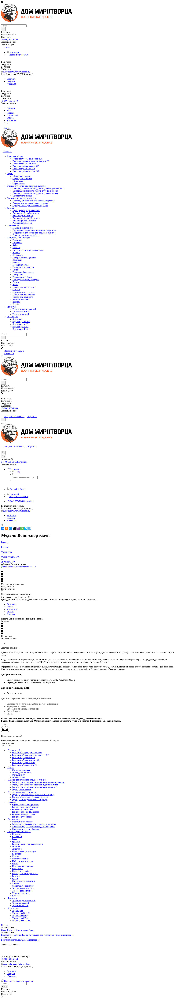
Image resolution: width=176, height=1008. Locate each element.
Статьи (4, 925)
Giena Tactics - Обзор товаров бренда (18, 930)
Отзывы (10, 607)
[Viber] (18, 528)
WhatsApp (11, 84)
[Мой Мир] (10, 528)
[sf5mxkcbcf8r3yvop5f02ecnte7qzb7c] (18, 567)
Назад (17, 472)
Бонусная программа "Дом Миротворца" (20, 940)
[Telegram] (29, 528)
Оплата (10, 611)
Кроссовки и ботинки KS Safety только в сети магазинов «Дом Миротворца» (37, 935)
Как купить (12, 609)
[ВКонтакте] (2, 528)
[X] (14, 528)
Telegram (11, 81)
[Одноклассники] (6, 528)
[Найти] (3, 29)
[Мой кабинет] (2, 414)
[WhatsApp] (22, 528)
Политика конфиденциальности (19, 981)
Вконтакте (11, 79)
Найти (4, 987)
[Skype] (26, 528)
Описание (11, 604)
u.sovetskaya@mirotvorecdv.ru (16, 72)
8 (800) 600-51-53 (10, 39)
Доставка (11, 614)
